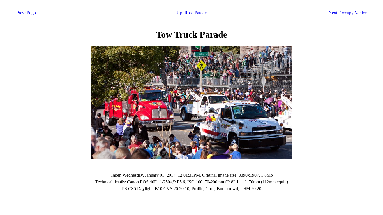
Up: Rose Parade (192, 12)
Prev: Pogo (26, 12)
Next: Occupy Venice (348, 12)
